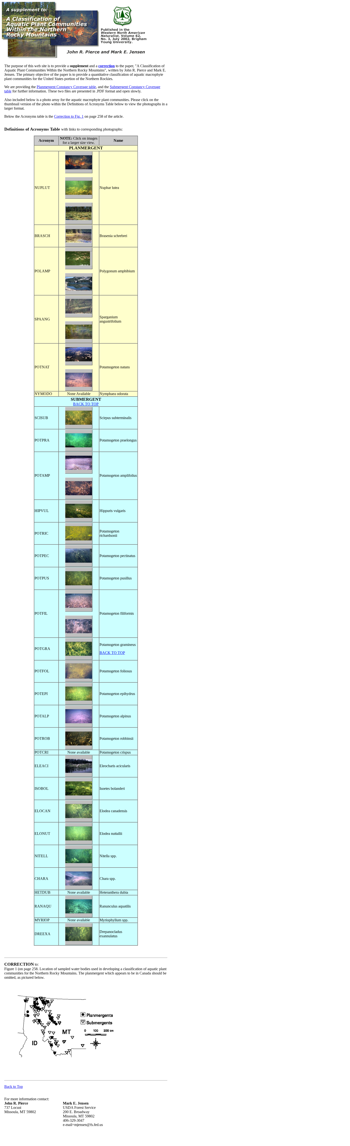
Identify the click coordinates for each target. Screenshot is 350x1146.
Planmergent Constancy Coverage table (66, 87)
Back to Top (13, 1087)
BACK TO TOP (86, 404)
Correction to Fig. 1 (69, 116)
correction (106, 66)
